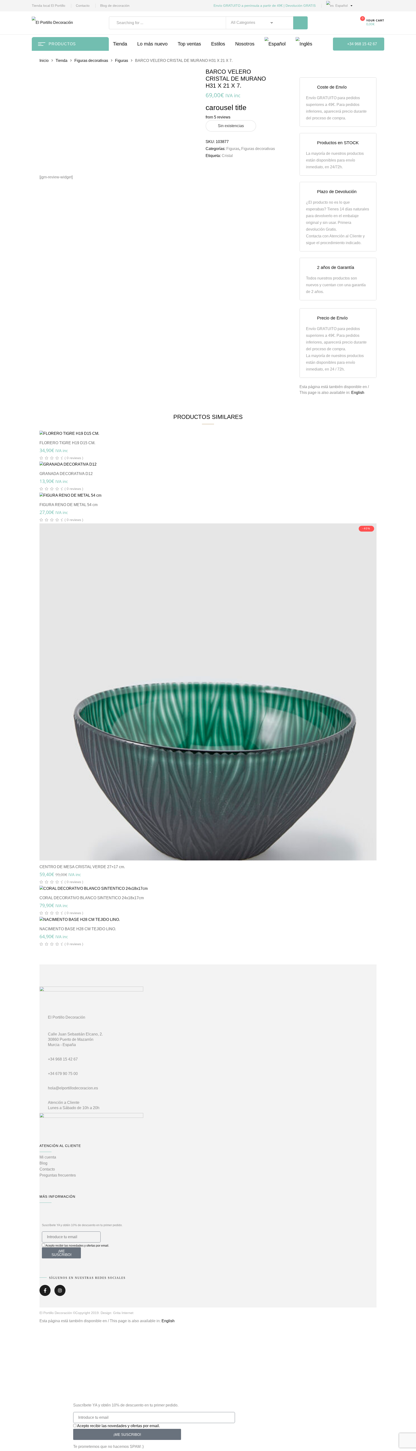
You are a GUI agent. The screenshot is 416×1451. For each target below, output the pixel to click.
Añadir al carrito (210, 428)
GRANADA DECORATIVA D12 (66, 474)
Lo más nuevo (152, 43)
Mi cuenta (47, 1157)
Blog (43, 1163)
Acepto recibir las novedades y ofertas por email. (77, 1245)
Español (341, 5)
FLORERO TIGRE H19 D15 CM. (67, 443)
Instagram (59, 1292)
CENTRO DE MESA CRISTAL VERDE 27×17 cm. (82, 867)
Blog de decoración (115, 5)
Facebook (45, 1292)
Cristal (227, 156)
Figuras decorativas (91, 61)
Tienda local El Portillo (48, 5)
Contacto (83, 5)
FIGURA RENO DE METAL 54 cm (68, 505)
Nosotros (244, 43)
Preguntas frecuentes (57, 1175)
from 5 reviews (218, 117)
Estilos (218, 43)
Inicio (44, 61)
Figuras (121, 61)
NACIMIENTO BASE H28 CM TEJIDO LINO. (77, 929)
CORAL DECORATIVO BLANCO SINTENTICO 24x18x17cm (91, 898)
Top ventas (189, 43)
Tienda (61, 61)
